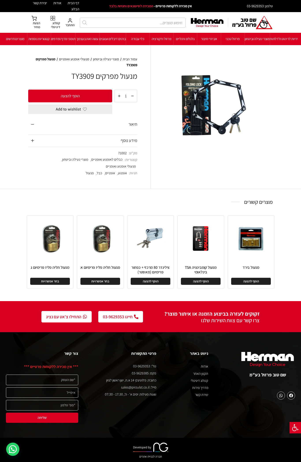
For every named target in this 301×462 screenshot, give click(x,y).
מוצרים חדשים (15, 39)
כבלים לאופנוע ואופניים (107, 159)
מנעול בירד (251, 267)
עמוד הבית (130, 59)
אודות (57, 2)
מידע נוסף (129, 140)
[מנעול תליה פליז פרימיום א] (100, 238)
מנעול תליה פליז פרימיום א (100, 267)
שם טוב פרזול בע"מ (267, 375)
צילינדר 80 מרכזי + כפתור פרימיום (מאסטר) (150, 270)
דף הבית (73, 2)
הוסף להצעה (70, 95)
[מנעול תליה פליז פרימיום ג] (50, 238)
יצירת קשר (40, 2)
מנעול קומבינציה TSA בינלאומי (201, 270)
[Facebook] (291, 395)
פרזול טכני (233, 39)
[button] (295, 427)
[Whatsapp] (281, 395)
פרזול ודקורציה (161, 39)
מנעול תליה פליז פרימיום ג (50, 267)
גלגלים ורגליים (185, 39)
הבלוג (75, 9)
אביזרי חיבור (209, 39)
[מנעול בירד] (251, 238)
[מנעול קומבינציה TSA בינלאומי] (201, 238)
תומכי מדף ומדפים (63, 39)
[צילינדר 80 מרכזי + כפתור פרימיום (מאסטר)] (150, 238)
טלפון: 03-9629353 (260, 6)
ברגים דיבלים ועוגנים (112, 39)
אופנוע (122, 173)
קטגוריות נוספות (39, 39)
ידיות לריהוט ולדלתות (284, 39)
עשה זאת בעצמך (87, 39)
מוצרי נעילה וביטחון (257, 39)
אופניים (110, 173)
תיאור (132, 124)
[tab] (82, 124)
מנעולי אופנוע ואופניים (74, 59)
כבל (99, 173)
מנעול (90, 173)
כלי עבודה (137, 39)
